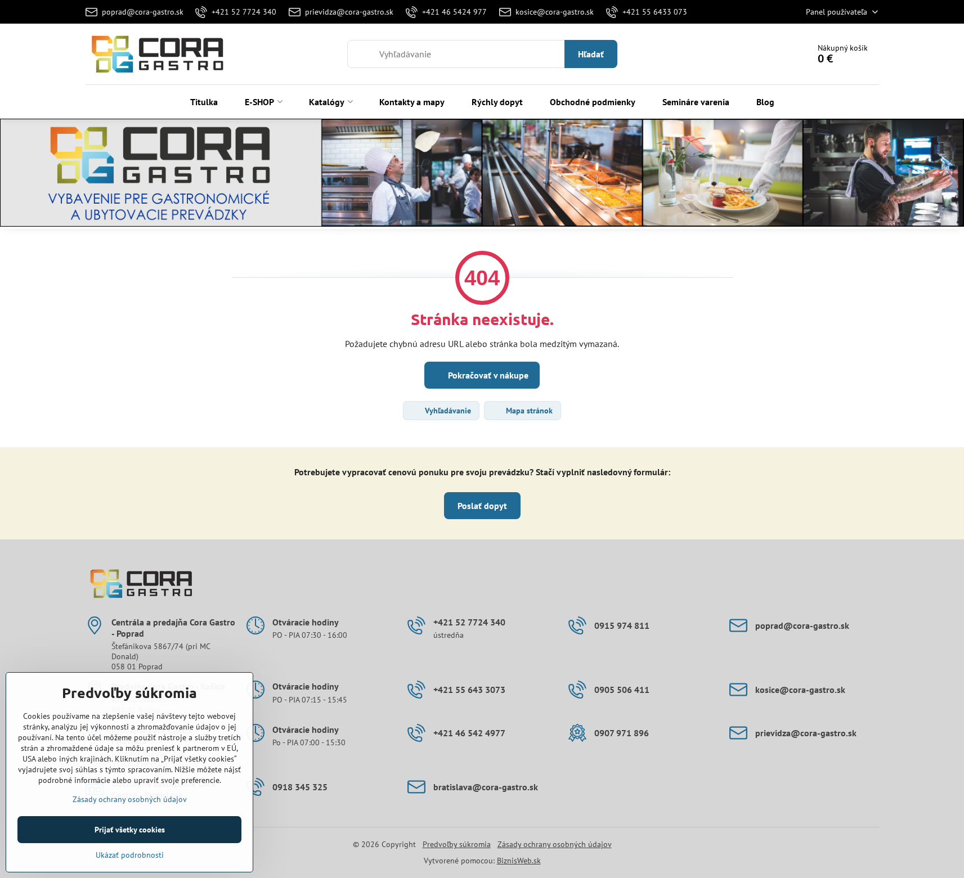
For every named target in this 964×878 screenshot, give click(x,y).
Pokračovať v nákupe (487, 375)
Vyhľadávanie (447, 411)
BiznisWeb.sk (519, 861)
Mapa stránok (528, 411)
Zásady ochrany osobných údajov (554, 844)
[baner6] (482, 174)
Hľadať (591, 54)
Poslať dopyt (482, 505)
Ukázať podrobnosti (130, 855)
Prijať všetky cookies (130, 830)
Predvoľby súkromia (457, 844)
